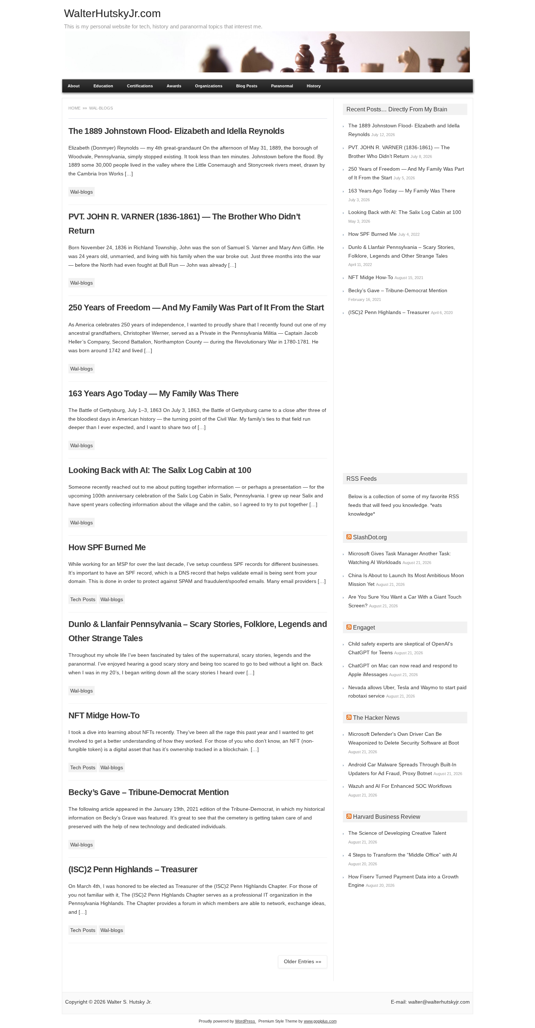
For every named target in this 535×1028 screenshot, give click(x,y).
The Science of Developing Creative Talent (397, 833)
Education (103, 86)
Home (75, 108)
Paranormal (282, 86)
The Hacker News (376, 718)
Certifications (140, 86)
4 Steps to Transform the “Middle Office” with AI (402, 855)
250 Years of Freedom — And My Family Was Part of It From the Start (196, 307)
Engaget (364, 627)
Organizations (208, 86)
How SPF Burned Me (107, 547)
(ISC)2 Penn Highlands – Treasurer (132, 869)
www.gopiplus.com (320, 1021)
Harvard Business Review (386, 817)
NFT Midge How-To (103, 715)
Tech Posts (82, 599)
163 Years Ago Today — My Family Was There (153, 393)
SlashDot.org (370, 537)
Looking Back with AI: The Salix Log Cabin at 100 (159, 470)
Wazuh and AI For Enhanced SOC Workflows (400, 786)
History (314, 86)
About (74, 86)
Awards (174, 86)
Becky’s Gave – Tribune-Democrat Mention (148, 792)
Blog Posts (246, 86)
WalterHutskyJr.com (112, 13)
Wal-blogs (81, 192)
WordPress (245, 1021)
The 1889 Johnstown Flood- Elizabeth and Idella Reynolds (176, 131)
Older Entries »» (302, 961)
